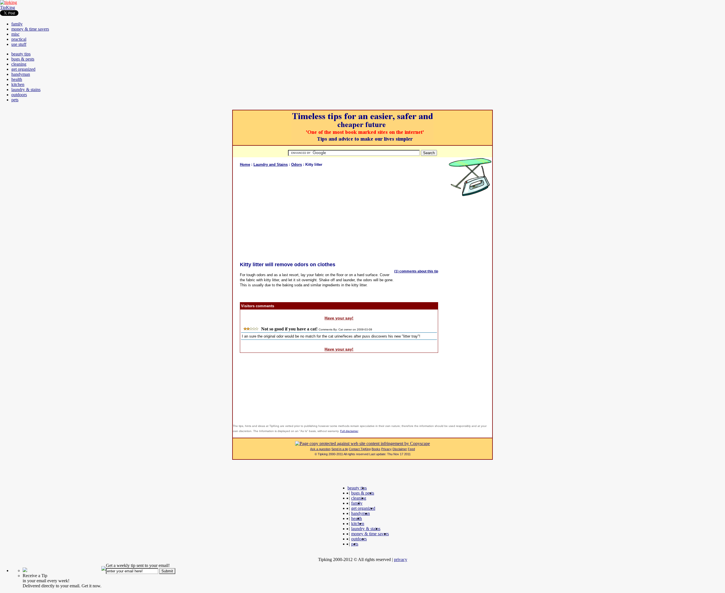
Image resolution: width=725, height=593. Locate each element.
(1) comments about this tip (416, 271)
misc (15, 34)
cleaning (18, 64)
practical (18, 39)
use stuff (18, 44)
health (16, 79)
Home (245, 164)
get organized (23, 69)
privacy (400, 559)
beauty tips (21, 53)
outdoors (19, 94)
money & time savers (30, 29)
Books (376, 449)
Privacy (386, 449)
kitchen (17, 84)
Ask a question (320, 449)
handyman (20, 74)
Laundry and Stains (270, 164)
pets (14, 99)
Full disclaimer (349, 431)
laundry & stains (25, 89)
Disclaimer (400, 449)
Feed (411, 449)
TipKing (7, 7)
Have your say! (339, 318)
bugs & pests (22, 59)
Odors (296, 164)
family (17, 24)
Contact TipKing (360, 449)
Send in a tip (339, 449)
